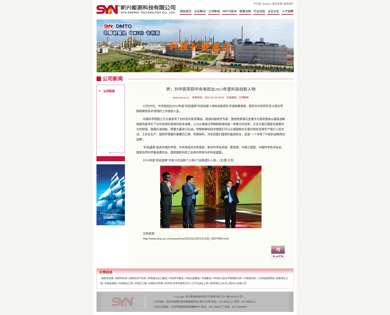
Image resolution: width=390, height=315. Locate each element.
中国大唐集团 (192, 278)
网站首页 (186, 11)
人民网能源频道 (265, 278)
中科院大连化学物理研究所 (227, 278)
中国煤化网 (250, 278)
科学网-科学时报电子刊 (177, 283)
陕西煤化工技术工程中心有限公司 (228, 283)
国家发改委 (107, 278)
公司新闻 (214, 11)
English (266, 3)
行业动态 (259, 11)
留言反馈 (277, 3)
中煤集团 (206, 278)
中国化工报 (140, 283)
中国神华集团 (176, 278)
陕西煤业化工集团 (157, 278)
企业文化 (273, 11)
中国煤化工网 (125, 283)
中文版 (257, 3)
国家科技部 (121, 278)
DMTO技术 (229, 11)
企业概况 (200, 11)
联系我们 (289, 3)
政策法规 (245, 11)
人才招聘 (287, 11)
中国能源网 (110, 283)
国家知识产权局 (137, 278)
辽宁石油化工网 (199, 283)
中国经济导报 (155, 283)
